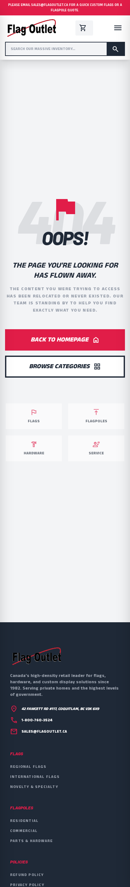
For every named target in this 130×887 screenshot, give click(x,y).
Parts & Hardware (31, 841)
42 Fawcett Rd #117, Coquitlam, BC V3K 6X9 (60, 709)
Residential (24, 820)
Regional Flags (28, 766)
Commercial (24, 831)
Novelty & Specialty (34, 787)
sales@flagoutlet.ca (44, 731)
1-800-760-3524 (36, 720)
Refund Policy (27, 875)
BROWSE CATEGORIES (65, 366)
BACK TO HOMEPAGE (65, 339)
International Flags (35, 776)
